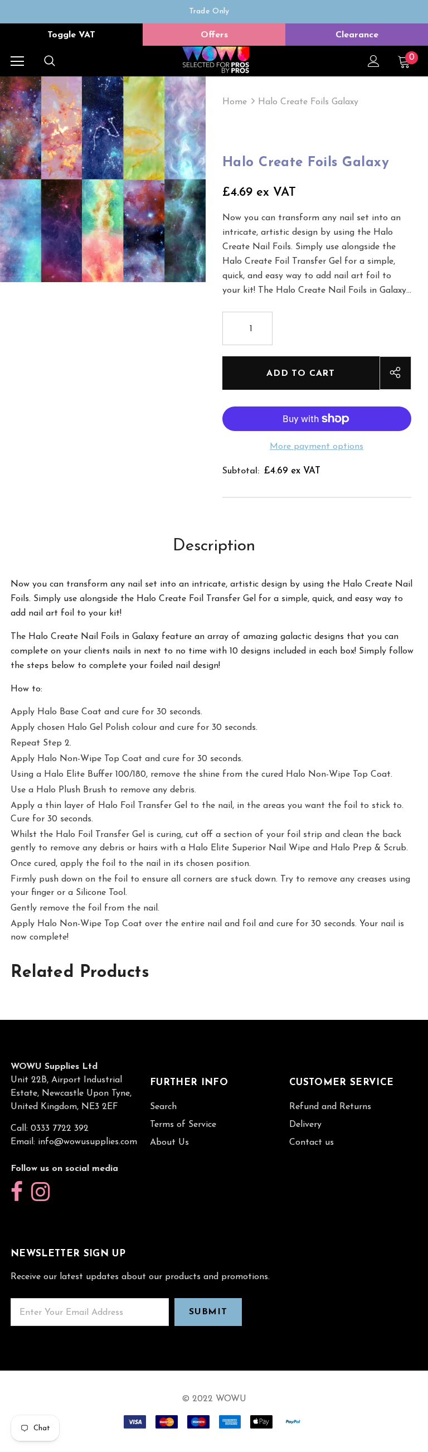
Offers (214, 35)
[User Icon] (374, 61)
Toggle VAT (71, 35)
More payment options (316, 446)
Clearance (356, 35)
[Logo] (215, 60)
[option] (209, 11)
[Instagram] (40, 1192)
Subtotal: (240, 471)
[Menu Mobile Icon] (17, 61)
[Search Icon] (49, 61)
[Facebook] (17, 1192)
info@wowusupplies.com (87, 1142)
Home (234, 102)
